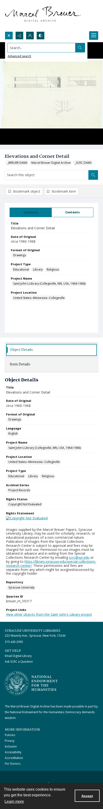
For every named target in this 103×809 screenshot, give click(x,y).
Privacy (9, 741)
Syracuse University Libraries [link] (32, 630)
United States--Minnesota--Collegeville (39, 298)
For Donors (12, 764)
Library (38, 269)
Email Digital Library (18, 656)
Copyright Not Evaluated (24, 504)
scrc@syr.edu (79, 557)
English (13, 433)
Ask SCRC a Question (19, 662)
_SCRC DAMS (83, 163)
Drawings (19, 255)
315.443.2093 (14, 642)
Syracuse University (21, 587)
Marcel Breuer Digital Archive (51, 163)
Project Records (19, 490)
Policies (10, 735)
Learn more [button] (14, 801)
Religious (53, 269)
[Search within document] (93, 175)
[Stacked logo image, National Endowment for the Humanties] (31, 683)
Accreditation (14, 758)
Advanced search (19, 56)
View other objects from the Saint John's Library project (49, 614)
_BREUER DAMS (17, 163)
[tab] (31, 212)
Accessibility (13, 752)
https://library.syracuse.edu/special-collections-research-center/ (51, 563)
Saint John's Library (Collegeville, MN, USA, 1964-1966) (49, 284)
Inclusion (11, 746)
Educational (21, 269)
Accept (87, 796)
